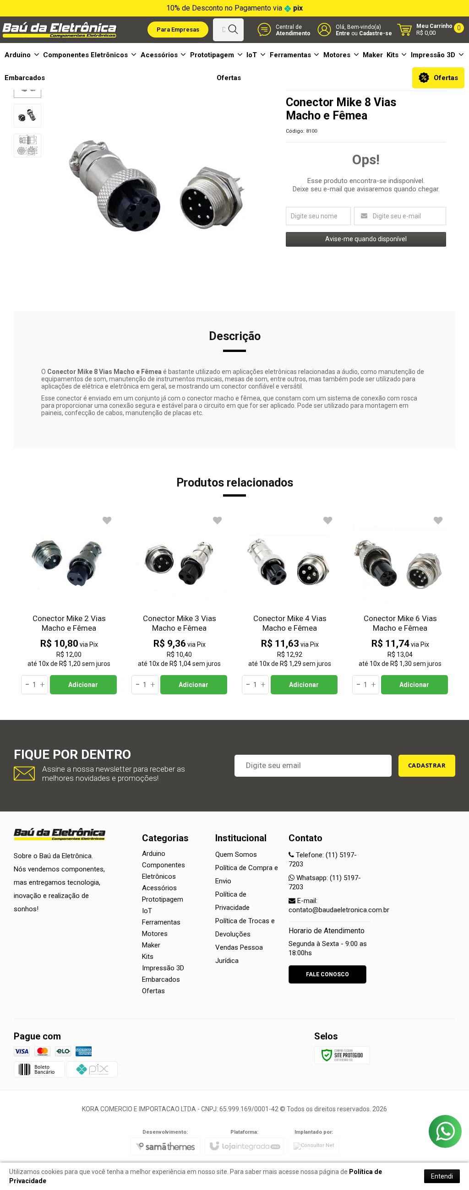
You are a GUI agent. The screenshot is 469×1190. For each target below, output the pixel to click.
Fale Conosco (327, 974)
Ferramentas (161, 922)
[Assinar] (427, 766)
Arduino (153, 853)
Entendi (442, 1176)
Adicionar (83, 684)
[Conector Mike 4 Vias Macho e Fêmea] (289, 603)
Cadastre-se (375, 33)
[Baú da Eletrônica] (59, 29)
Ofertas (153, 991)
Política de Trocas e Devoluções (245, 927)
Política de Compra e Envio (246, 874)
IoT (147, 911)
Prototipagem (162, 899)
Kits (147, 956)
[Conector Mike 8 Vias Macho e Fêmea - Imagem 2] (27, 116)
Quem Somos (236, 854)
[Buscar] (233, 29)
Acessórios (159, 888)
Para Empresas (178, 29)
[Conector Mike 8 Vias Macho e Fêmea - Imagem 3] (27, 145)
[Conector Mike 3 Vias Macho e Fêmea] (179, 603)
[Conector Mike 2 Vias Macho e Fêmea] (68, 603)
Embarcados (161, 979)
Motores (155, 934)
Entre (343, 33)
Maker (151, 945)
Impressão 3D (163, 968)
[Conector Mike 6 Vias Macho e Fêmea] (400, 603)
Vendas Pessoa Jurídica (239, 954)
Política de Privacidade (232, 901)
